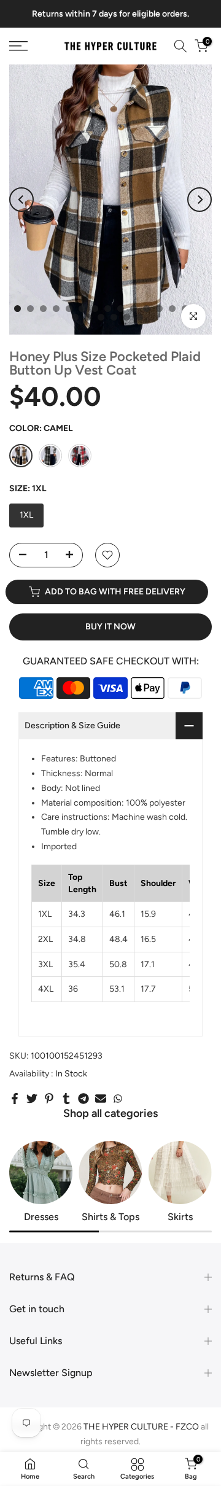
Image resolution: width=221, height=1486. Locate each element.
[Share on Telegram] (83, 1098)
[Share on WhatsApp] (117, 1098)
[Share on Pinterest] (49, 1098)
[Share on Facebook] (14, 1098)
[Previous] (21, 199)
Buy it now (110, 626)
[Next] (199, 199)
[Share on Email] (100, 1098)
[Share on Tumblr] (66, 1098)
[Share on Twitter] (31, 1098)
